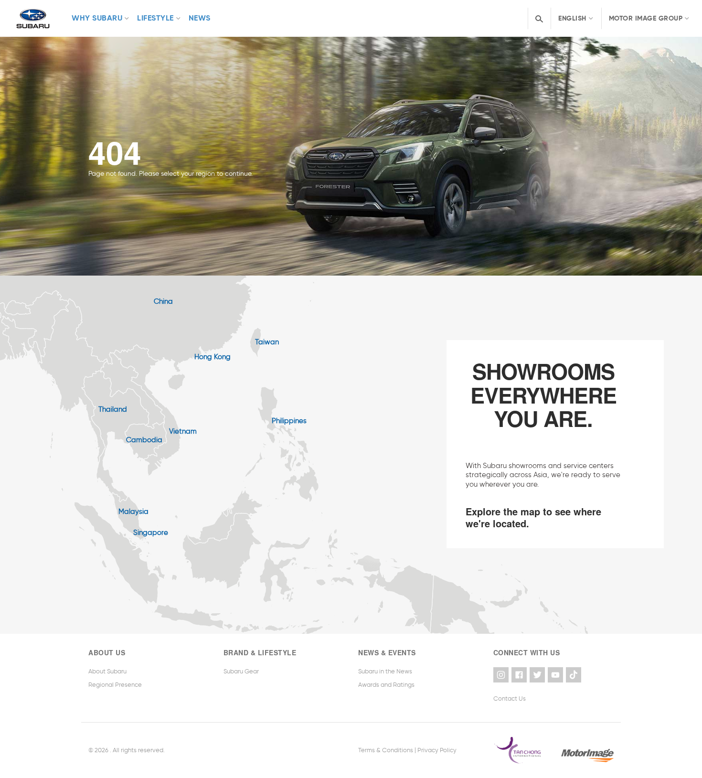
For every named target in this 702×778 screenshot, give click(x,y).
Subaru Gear (241, 671)
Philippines (289, 420)
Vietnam (183, 431)
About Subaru (107, 671)
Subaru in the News (385, 671)
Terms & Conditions (385, 750)
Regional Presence (115, 684)
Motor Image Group (646, 18)
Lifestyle (155, 18)
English (572, 18)
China (163, 301)
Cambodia (144, 440)
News (200, 18)
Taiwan (267, 342)
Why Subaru (97, 18)
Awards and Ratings (386, 684)
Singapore (150, 532)
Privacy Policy (437, 750)
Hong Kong (212, 356)
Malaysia (133, 511)
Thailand (112, 409)
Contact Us (509, 698)
